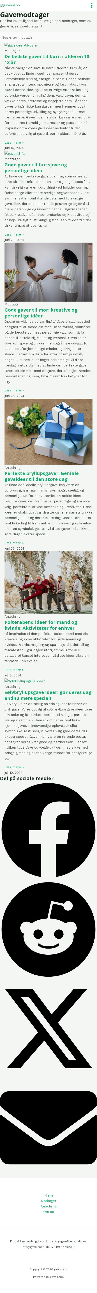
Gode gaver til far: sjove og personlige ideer (36, 168)
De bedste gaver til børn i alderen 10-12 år (48, 59)
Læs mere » (14, 142)
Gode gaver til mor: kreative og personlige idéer (41, 313)
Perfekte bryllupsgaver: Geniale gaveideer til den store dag (42, 476)
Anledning (48, 1206)
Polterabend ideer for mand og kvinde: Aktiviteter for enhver (41, 625)
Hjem (48, 1195)
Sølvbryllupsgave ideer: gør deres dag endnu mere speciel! (48, 695)
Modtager (48, 1201)
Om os (48, 1212)
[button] (48, 831)
